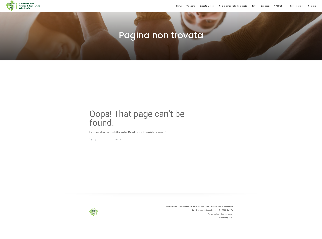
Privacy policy (213, 214)
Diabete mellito (207, 6)
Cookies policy (227, 214)
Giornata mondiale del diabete (232, 6)
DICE (231, 218)
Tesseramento (297, 6)
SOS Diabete (280, 6)
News (253, 6)
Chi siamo (190, 6)
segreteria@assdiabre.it (207, 210)
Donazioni (265, 6)
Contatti (312, 6)
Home (179, 6)
